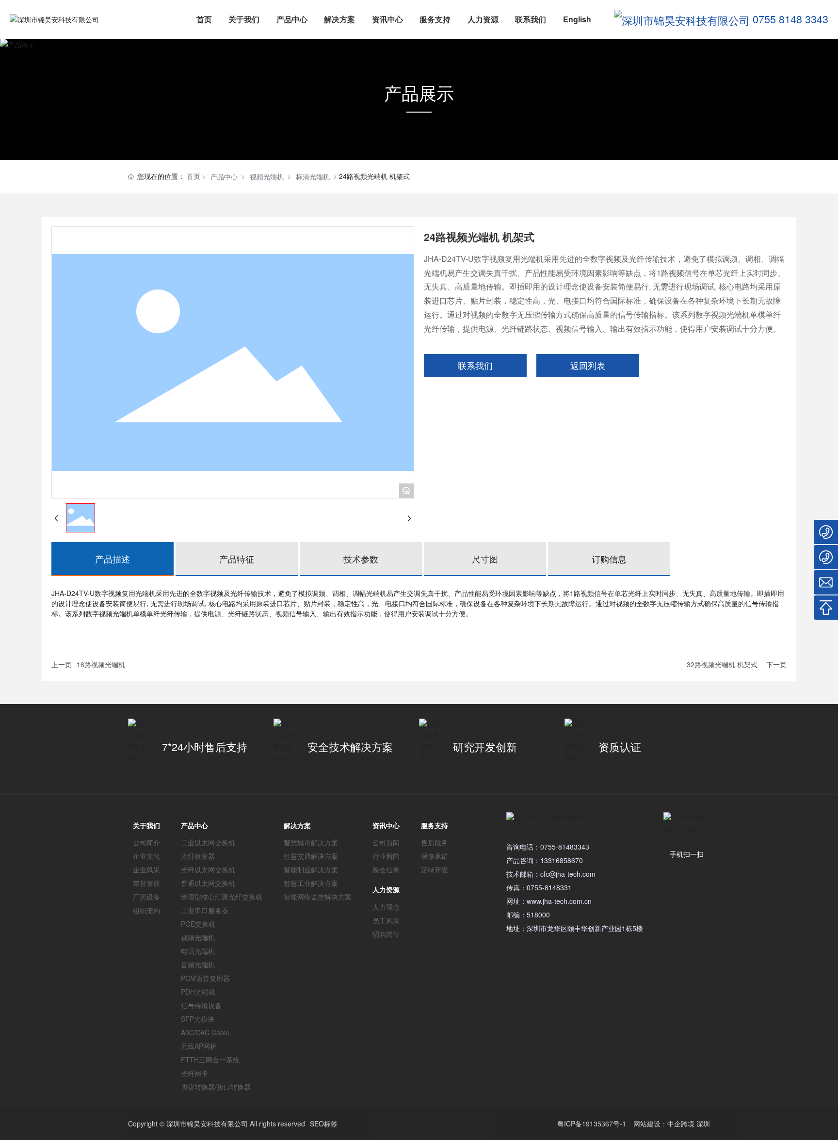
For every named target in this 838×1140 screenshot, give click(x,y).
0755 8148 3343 (790, 18)
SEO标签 (324, 1123)
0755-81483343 (564, 846)
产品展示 (419, 92)
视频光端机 (267, 176)
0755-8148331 (549, 887)
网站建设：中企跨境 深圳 (671, 1123)
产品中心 (224, 176)
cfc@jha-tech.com (568, 874)
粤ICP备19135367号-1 (591, 1123)
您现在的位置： (168, 176)
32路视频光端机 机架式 (722, 664)
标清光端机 (313, 176)
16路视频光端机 (101, 664)
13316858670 (561, 860)
